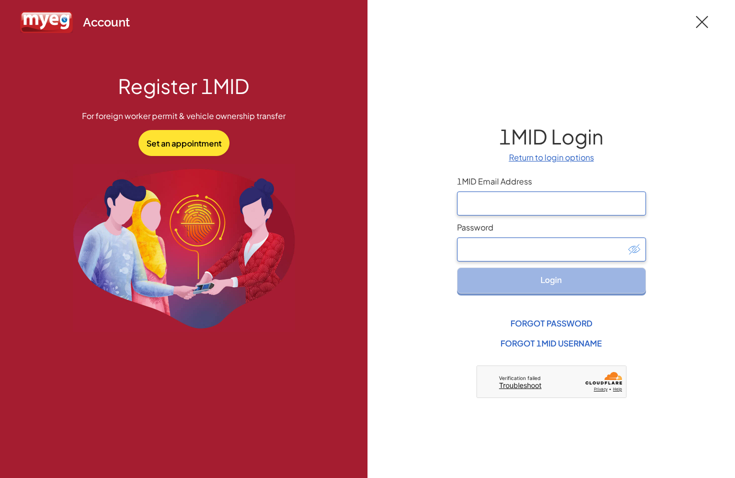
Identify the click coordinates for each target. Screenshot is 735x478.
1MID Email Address (494, 181)
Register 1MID (184, 86)
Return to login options (551, 157)
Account (106, 22)
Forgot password (551, 323)
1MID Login (551, 136)
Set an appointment (184, 143)
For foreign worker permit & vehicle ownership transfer (184, 115)
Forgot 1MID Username (551, 343)
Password (475, 227)
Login (551, 280)
